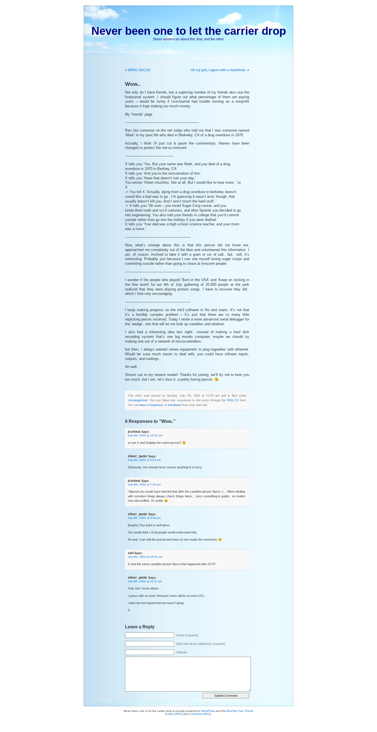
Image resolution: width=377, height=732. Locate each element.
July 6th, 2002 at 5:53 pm (144, 459)
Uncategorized (137, 400)
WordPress (208, 710)
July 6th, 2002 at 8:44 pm (144, 517)
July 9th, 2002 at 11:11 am (145, 581)
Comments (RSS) (200, 713)
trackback (174, 405)
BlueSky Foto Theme (240, 710)
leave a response (151, 405)
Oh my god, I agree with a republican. (218, 70)
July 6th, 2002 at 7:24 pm (144, 484)
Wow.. (132, 84)
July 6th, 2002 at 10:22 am (145, 435)
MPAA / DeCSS (139, 70)
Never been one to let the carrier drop (188, 31)
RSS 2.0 (233, 400)
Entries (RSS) (173, 713)
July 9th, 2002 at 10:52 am (145, 556)
